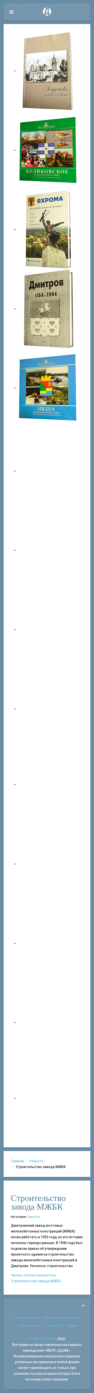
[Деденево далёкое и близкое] (48, 71)
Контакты (53, 1326)
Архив (72, 1326)
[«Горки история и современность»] (48, 1098)
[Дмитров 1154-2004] (48, 309)
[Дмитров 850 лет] (48, 943)
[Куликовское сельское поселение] (48, 150)
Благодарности (27, 1318)
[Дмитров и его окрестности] (48, 709)
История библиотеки (62, 1318)
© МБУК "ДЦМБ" (42, 1339)
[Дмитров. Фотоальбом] (48, 1022)
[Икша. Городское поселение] (48, 388)
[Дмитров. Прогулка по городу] (48, 550)
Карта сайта (30, 1326)
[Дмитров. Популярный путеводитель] (48, 471)
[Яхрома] (48, 229)
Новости (36, 1161)
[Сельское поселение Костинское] (48, 629)
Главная (17, 1161)
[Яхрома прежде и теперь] (48, 864)
